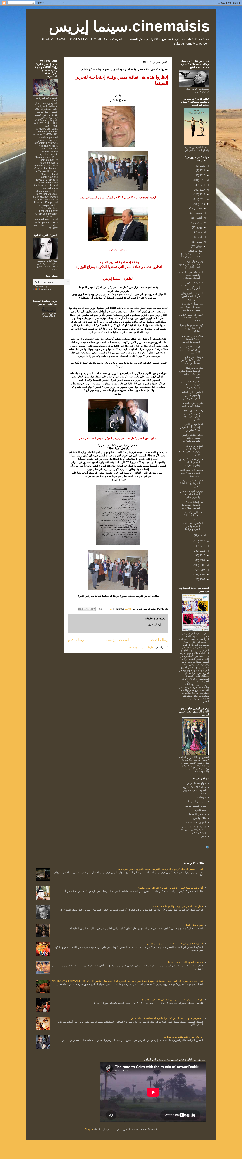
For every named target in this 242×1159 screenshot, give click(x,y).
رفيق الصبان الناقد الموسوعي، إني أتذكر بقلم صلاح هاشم (193, 415)
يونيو (199, 227)
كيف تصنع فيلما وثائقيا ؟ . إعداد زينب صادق (191, 328)
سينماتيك (201, 797)
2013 (202, 541)
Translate (46, 289)
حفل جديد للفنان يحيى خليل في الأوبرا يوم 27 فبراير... (191, 349)
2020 (202, 175)
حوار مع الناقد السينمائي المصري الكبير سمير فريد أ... (191, 253)
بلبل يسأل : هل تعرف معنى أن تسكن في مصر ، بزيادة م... (191, 307)
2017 (202, 189)
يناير (199, 535)
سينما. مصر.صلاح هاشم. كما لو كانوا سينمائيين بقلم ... (192, 360)
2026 (202, 165)
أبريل (199, 237)
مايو (199, 232)
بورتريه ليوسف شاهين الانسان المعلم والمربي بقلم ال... (191, 494)
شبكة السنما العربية (195, 805)
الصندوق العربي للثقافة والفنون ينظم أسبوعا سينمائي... (191, 275)
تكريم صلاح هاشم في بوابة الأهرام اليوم (192, 404)
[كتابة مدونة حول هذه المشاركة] (90, 609)
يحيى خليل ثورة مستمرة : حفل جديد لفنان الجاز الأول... (191, 264)
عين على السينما (197, 801)
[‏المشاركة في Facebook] (83, 609)
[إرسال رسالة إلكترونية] (100, 608)
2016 (202, 194)
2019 (202, 180)
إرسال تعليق (154, 624)
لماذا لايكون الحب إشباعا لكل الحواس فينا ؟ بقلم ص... (191, 427)
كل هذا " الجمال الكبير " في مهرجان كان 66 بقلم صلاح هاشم (171, 999)
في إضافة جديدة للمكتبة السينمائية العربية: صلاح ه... (192, 505)
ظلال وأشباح (199, 818)
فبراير (198, 246)
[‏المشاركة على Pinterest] (79, 609)
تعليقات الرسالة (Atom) (141, 647)
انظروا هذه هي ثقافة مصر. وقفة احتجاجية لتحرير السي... (191, 285)
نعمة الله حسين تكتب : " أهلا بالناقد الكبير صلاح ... (191, 317)
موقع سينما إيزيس (196, 783)
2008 (202, 565)
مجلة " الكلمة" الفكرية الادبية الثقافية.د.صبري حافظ (194, 790)
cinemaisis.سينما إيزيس (129, 26)
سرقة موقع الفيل (194, 925)
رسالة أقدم (76, 640)
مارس (198, 241)
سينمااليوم (200, 810)
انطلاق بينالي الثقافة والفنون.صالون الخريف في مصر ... (191, 395)
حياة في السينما (197, 814)
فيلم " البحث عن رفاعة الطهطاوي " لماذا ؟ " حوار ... (191, 483)
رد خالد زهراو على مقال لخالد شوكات (183, 1036)
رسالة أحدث (159, 640)
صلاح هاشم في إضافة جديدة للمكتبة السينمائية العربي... (191, 339)
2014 (202, 204)
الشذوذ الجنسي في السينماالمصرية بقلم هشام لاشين (175, 943)
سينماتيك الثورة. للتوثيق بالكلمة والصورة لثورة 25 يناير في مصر (193, 829)
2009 (202, 560)
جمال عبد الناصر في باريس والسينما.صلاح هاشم (178, 906)
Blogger (89, 1129)
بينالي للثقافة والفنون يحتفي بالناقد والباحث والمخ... (192, 438)
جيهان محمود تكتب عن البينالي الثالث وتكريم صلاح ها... (191, 462)
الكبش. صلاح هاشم (196, 822)
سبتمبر (198, 222)
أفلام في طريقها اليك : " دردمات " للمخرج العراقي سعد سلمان (170, 887)
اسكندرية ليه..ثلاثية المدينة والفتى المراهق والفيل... (192, 526)
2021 (202, 170)
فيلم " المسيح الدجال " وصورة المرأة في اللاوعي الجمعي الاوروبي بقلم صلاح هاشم (160, 869)
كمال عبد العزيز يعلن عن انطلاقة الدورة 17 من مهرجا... (192, 296)
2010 (202, 555)
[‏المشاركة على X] (86, 609)
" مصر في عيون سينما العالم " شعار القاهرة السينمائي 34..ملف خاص (167, 1018)
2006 (202, 574)
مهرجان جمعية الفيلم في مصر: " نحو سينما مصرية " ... (192, 384)
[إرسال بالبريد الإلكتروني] (94, 609)
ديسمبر (197, 208)
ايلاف (203, 836)
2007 (202, 569)
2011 (202, 550)
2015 (202, 199)
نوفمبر (198, 213)
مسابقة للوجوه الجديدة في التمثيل (185, 962)
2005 (202, 579)
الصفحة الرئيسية (117, 640)
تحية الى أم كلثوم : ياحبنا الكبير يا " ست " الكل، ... (191, 515)
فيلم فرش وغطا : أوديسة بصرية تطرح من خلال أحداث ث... (191, 372)
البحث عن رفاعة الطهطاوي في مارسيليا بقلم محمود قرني (191, 450)
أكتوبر (198, 217)
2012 (202, 545)
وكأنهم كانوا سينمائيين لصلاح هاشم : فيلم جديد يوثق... (191, 472)
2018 (202, 184)
